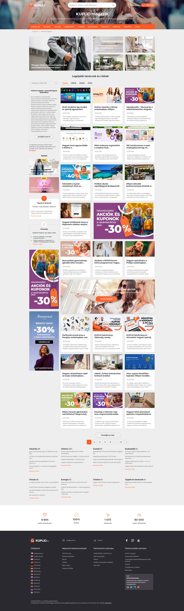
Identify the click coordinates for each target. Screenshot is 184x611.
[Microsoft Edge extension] (135, 587)
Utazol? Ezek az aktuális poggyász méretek (42, 487)
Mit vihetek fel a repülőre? (37, 495)
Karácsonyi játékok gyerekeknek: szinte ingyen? (108, 459)
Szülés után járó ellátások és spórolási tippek (107, 462)
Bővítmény (128, 570)
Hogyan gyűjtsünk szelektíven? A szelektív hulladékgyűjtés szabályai (44, 241)
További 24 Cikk (107, 435)
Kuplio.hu (35, 31)
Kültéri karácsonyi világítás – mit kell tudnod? (75, 456)
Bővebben (32, 150)
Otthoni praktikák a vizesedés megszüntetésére (42, 237)
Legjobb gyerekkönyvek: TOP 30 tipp (104, 456)
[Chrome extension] (128, 587)
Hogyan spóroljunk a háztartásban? (72, 462)
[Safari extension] (131, 587)
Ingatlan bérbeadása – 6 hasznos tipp (73, 459)
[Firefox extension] (138, 587)
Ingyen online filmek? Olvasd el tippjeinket (106, 482)
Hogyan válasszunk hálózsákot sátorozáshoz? (139, 466)
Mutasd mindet (37, 244)
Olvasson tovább (36, 216)
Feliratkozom (106, 299)
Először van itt (44, 137)
